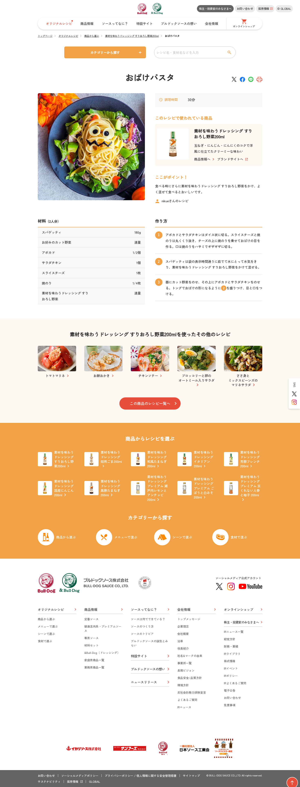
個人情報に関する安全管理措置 (157, 775)
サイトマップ (191, 775)
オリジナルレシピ (68, 36)
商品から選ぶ (91, 36)
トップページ (45, 36)
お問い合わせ (245, 9)
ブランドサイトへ (230, 159)
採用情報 (72, 781)
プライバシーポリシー (119, 775)
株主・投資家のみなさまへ (215, 9)
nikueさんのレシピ (175, 200)
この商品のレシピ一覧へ (150, 403)
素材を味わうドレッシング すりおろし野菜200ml (132, 36)
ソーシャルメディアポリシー (79, 775)
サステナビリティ (49, 781)
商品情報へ (202, 159)
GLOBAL (94, 781)
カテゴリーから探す (105, 52)
